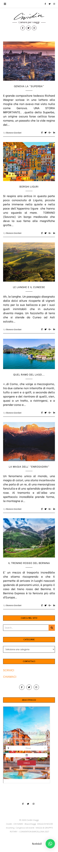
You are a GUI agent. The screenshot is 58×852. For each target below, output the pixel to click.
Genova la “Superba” (29, 86)
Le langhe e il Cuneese (29, 287)
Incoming (10, 827)
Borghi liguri (29, 186)
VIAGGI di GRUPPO (44, 827)
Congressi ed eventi (25, 827)
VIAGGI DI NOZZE (45, 823)
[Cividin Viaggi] (29, 16)
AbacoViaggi (30, 823)
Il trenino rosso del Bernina (29, 563)
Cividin (9, 823)
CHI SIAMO (18, 823)
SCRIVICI (8, 670)
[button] (50, 843)
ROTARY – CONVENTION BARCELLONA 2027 (29, 831)
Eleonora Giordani (13, 132)
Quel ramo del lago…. (29, 374)
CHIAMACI (9, 676)
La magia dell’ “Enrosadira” (29, 466)
